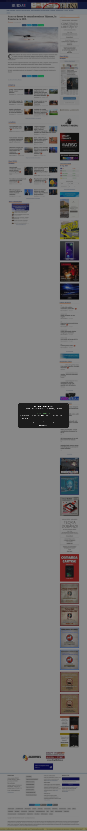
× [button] (67, 404)
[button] (43, 413)
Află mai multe (46, 411)
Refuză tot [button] (49, 422)
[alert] (43, 415)
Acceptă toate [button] (38, 422)
